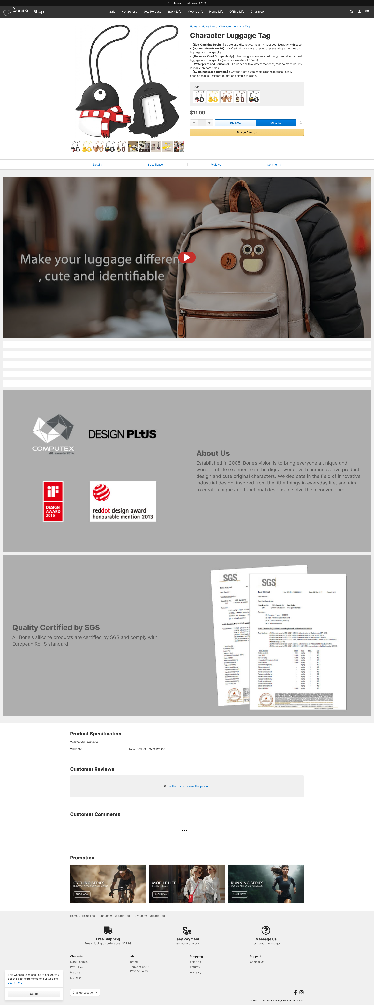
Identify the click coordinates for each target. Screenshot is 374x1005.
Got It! (34, 993)
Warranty (195, 972)
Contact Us (257, 961)
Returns (195, 967)
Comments (274, 164)
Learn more (15, 982)
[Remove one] (194, 122)
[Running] (266, 884)
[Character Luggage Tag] (199, 96)
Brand (134, 961)
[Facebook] (295, 992)
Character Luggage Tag (234, 26)
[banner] (27, 11)
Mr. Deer (75, 977)
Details (97, 164)
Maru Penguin (79, 961)
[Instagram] (301, 992)
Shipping (195, 961)
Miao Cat (75, 972)
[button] (351, 12)
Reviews (215, 164)
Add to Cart (276, 122)
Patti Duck (76, 967)
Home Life (208, 26)
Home (193, 26)
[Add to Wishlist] (301, 122)
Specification (156, 164)
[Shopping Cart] (367, 12)
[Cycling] (108, 884)
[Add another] (209, 122)
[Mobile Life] (187, 884)
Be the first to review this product (189, 786)
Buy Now (235, 122)
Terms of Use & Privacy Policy (139, 968)
